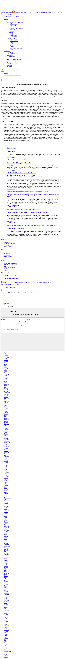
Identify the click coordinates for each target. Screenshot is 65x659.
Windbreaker (13, 39)
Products (6, 21)
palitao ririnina (13, 42)
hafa (8, 62)
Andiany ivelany (11, 38)
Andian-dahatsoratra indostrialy (15, 22)
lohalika (12, 46)
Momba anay (7, 51)
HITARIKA (7, 58)
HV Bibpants (13, 36)
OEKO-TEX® (11, 151)
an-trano (6, 19)
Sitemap (36, 292)
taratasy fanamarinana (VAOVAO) (12, 75)
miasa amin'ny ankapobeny (17, 28)
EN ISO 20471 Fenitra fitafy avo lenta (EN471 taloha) (24, 176)
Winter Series (10, 43)
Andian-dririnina (8, 256)
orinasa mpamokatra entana (14, 59)
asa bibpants (13, 26)
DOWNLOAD (11, 157)
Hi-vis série (10, 32)
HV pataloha (13, 35)
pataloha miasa (14, 25)
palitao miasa (13, 24)
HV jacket (12, 34)
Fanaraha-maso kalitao (12, 63)
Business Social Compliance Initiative (19, 163)
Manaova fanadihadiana (10, 287)
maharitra (9, 66)
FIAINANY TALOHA (13, 53)
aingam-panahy (11, 56)
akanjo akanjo (13, 29)
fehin (11, 49)
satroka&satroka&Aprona (16, 48)
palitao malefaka (14, 41)
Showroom (10, 55)
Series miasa (7, 255)
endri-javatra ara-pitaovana (13, 61)
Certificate (9, 65)
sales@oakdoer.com (7, 12)
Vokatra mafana (29, 292)
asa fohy (12, 31)
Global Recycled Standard (15, 228)
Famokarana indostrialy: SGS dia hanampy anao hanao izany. (27, 212)
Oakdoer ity (10, 52)
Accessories (10, 45)
